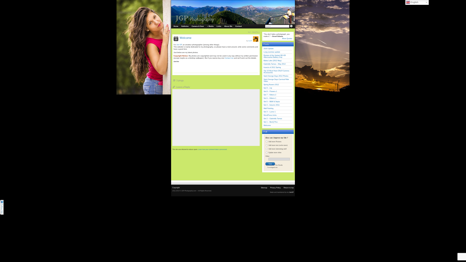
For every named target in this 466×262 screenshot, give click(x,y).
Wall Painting (268, 108)
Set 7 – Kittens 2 (270, 95)
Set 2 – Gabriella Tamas (273, 118)
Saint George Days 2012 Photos (276, 76)
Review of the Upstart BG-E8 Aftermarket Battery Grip (275, 56)
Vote (270, 164)
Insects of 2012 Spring (272, 67)
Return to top (289, 188)
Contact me (229, 58)
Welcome (267, 125)
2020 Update (269, 48)
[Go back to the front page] (233, 12)
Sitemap (264, 188)
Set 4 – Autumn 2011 (272, 105)
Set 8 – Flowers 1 (270, 91)
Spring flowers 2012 (271, 85)
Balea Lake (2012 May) (273, 60)
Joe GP (179, 45)
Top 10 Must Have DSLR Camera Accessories (276, 72)
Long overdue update (272, 52)
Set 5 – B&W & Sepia (272, 101)
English (414, 2)
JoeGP (250, 40)
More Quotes (287, 38)
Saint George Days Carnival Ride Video (276, 80)
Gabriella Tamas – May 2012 (275, 64)
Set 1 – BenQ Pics (253, 32)
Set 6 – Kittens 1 (270, 98)
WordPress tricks (270, 115)
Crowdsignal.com (272, 167)
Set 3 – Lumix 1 (270, 112)
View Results (279, 165)
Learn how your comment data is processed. (212, 149)
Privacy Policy (275, 188)
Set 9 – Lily (268, 88)
